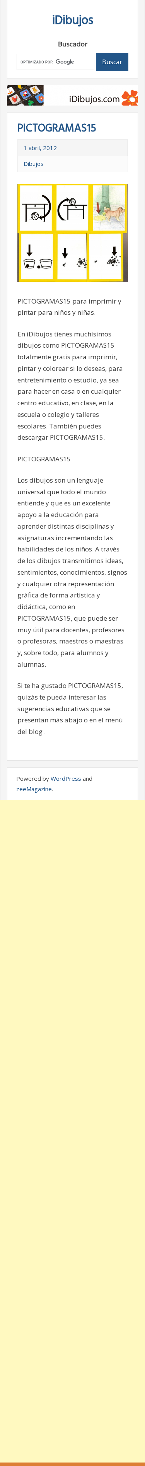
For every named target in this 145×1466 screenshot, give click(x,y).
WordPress (66, 778)
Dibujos (34, 163)
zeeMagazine (34, 789)
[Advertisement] (72, 1131)
